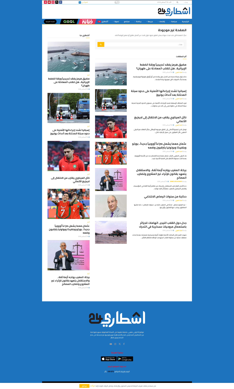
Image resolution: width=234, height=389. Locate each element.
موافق (84, 385)
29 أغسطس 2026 (168, 151)
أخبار (88, 75)
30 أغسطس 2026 (168, 72)
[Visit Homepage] (174, 11)
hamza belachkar (176, 181)
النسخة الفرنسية (50, 21)
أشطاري (103, 21)
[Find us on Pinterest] (45, 2)
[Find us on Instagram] (53, 2)
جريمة (150, 21)
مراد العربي (178, 72)
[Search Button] (177, 2)
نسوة (116, 21)
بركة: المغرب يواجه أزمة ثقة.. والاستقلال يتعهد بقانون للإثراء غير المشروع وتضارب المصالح (161, 174)
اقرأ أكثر (92, 386)
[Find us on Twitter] (56, 2)
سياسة (174, 21)
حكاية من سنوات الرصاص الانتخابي (165, 196)
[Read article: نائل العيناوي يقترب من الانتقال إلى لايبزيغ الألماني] (111, 127)
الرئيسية (185, 21)
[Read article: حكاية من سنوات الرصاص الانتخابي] (111, 206)
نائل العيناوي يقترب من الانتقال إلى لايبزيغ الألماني (160, 119)
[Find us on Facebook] (60, 2)
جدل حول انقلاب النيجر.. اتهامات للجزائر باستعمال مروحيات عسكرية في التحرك (162, 224)
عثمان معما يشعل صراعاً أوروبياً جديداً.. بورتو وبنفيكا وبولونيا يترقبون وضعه (159, 145)
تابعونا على (84, 2)
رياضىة (138, 21)
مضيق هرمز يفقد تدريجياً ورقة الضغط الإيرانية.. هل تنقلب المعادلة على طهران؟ (161, 66)
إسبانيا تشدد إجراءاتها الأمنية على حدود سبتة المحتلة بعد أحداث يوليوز (158, 92)
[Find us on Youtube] (49, 2)
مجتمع (127, 21)
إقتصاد (162, 21)
